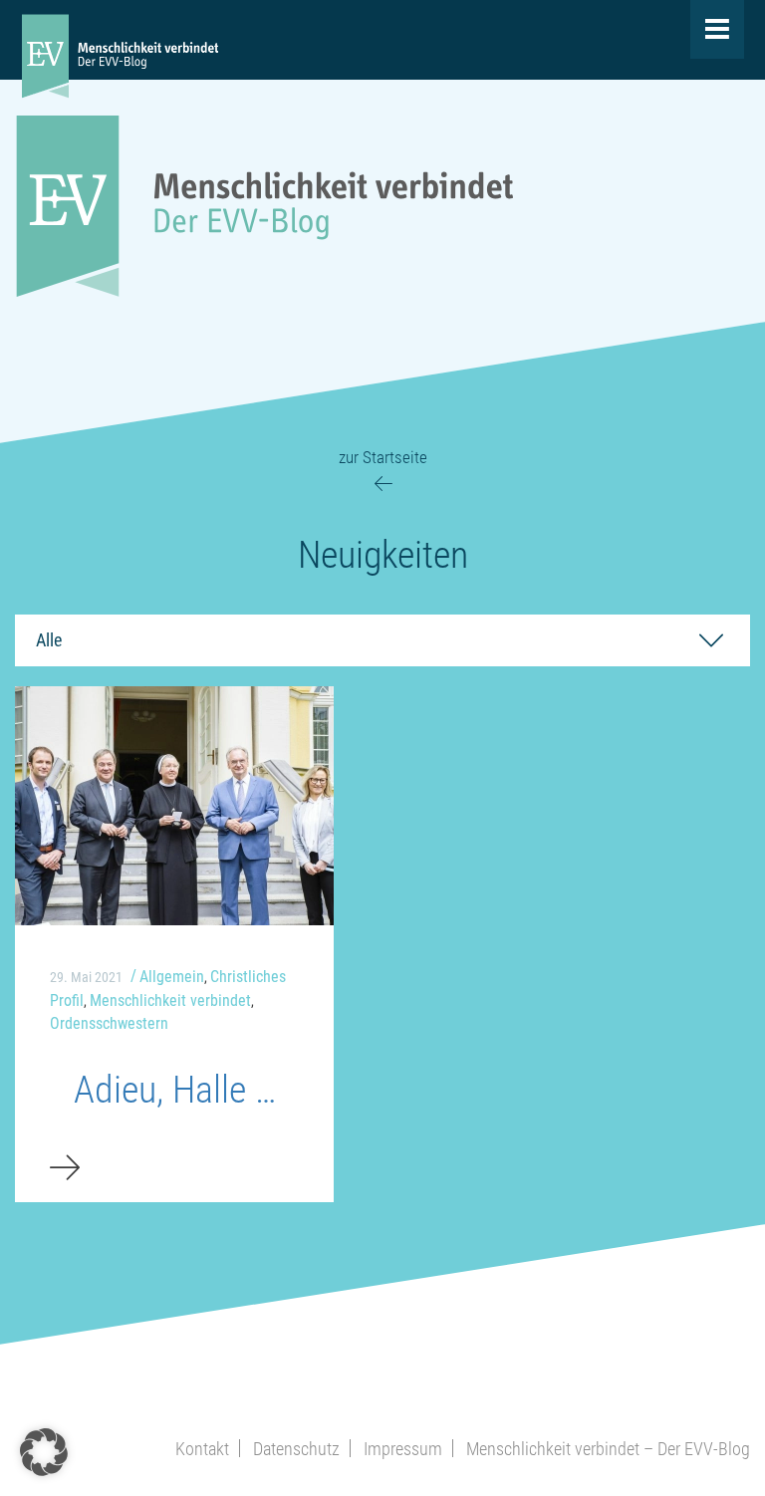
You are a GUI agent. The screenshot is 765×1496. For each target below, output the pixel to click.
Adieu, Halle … (175, 1090)
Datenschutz (296, 1448)
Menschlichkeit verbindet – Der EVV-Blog (608, 1448)
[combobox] (382, 640)
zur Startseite (383, 457)
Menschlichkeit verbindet (170, 1000)
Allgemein (171, 976)
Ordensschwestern (109, 1023)
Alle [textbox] (49, 639)
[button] (44, 1452)
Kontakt (202, 1448)
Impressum (403, 1448)
